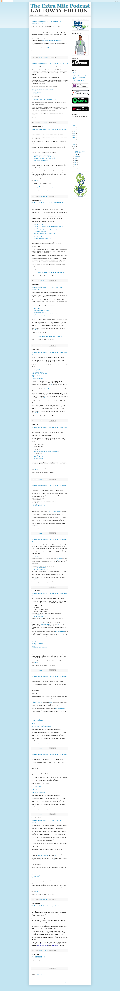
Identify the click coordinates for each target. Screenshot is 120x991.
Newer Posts (34, 972)
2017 (74, 135)
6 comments (45, 899)
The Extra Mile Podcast (77, 74)
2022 (74, 125)
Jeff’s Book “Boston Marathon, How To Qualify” (44, 156)
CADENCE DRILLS (38, 614)
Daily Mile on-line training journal (39, 725)
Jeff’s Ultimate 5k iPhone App (38, 792)
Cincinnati (37, 560)
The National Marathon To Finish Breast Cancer (52, 40)
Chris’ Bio (36, 556)
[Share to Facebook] (54, 57)
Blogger (65, 982)
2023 (74, 124)
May (76, 164)
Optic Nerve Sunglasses (37, 786)
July (75, 160)
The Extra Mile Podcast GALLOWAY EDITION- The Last (50, 64)
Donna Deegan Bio (38, 236)
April (76, 166)
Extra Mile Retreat (44, 160)
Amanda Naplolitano (36, 92)
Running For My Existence (40, 228)
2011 (74, 146)
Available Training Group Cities (41, 569)
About (36, 15)
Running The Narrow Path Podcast (41, 455)
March (76, 168)
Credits (46, 15)
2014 (74, 141)
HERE (36, 114)
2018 (74, 133)
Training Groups (42, 567)
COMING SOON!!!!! (38, 957)
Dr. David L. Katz (36, 369)
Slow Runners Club (38, 224)
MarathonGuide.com (36, 370)
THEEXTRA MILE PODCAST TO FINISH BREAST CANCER (45, 99)
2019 (74, 131)
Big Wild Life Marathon (37, 372)
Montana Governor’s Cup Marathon (42, 155)
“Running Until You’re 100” (38, 378)
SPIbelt (33, 791)
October (76, 154)
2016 (74, 137)
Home (31, 15)
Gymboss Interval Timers (37, 788)
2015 (74, 139)
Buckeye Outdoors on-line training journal (41, 726)
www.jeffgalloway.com (37, 702)
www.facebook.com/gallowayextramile (50, 336)
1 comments (45, 122)
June (76, 162)
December (77, 148)
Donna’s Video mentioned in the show (42, 238)
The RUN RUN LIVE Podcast (38, 507)
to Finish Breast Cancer (49, 158)
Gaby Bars (34, 789)
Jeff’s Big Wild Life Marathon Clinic (40, 373)
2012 (74, 144)
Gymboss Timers (36, 876)
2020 (74, 129)
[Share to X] (53, 57)
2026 (74, 122)
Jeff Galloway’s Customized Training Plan (80, 78)
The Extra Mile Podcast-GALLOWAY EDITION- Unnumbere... (79, 151)
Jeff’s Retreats (35, 376)
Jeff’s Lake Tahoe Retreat (39, 456)
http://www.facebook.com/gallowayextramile (50, 187)
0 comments (46, 57)
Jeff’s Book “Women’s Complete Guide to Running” (45, 233)
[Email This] (50, 57)
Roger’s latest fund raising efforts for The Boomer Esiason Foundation (49, 229)
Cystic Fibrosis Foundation (40, 231)
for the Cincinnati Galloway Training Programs (49, 560)
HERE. (47, 47)
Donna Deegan (35, 90)
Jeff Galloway (59, 558)
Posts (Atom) (39, 974)
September (77, 156)
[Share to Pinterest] (55, 57)
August (76, 158)
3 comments (45, 814)
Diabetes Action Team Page (57, 226)
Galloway (36, 567)
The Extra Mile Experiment (78, 80)
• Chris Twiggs (35, 93)
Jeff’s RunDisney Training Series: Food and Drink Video (46, 451)
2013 (74, 143)
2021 (74, 127)
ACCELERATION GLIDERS (40, 616)
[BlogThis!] (51, 57)
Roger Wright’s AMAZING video (41, 310)
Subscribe (41, 15)
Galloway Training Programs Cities (80, 75)
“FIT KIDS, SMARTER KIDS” (39, 505)
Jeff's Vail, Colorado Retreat (38, 504)
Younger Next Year (38, 308)
